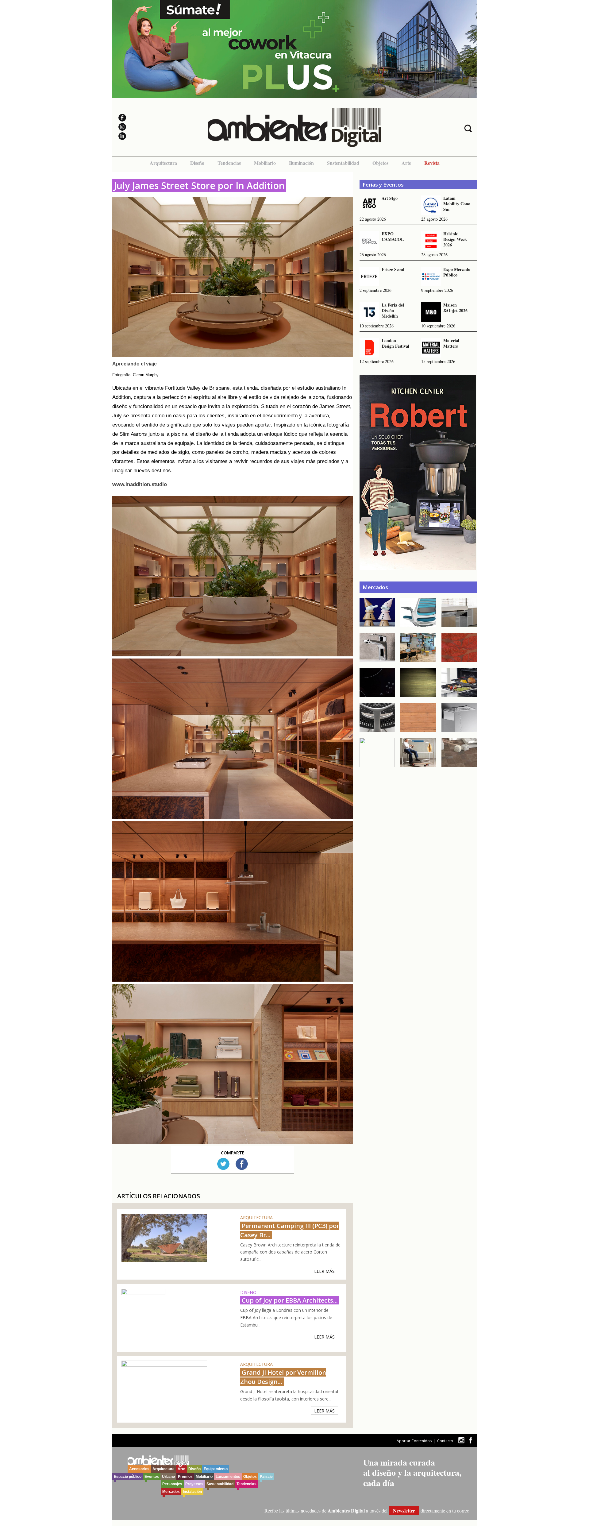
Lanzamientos (228, 1476)
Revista (432, 162)
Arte (406, 162)
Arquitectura (163, 162)
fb (471, 1440)
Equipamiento (216, 1469)
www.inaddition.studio (139, 484)
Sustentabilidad (343, 162)
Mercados (171, 1491)
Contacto (445, 1440)
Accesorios (139, 1469)
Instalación (192, 1491)
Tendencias (229, 162)
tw (461, 1440)
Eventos (151, 1476)
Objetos (380, 162)
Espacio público (127, 1476)
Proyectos (194, 1484)
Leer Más (324, 1271)
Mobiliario (265, 162)
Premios (185, 1476)
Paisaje (266, 1476)
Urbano (168, 1476)
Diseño (197, 162)
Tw (223, 1164)
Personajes (172, 1484)
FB (242, 1164)
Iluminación (301, 162)
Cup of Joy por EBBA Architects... (290, 1300)
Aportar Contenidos (414, 1440)
